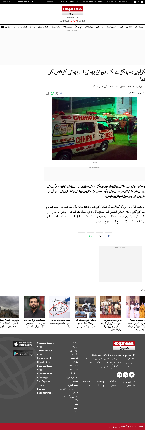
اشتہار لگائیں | (65, 21)
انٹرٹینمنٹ (67, 27)
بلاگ (76, 400)
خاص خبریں (111, 27)
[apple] (21, 344)
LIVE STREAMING (67, 2)
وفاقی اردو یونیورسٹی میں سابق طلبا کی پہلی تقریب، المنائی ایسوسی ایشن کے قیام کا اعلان (111, 325)
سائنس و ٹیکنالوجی (70, 396)
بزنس (76, 404)
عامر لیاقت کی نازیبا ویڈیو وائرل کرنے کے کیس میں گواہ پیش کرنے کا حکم (34, 323)
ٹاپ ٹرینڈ (79, 27)
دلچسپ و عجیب (20, 27)
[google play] (21, 353)
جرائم (76, 412)
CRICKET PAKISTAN (105, 2)
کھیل (121, 27)
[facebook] (108, 235)
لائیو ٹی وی (73, 21)
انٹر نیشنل (89, 27)
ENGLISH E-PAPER (38, 2)
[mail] (81, 235)
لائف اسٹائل (55, 27)
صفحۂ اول (139, 27)
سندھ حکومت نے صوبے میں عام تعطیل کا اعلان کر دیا (59, 323)
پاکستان (99, 27)
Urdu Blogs (42, 377)
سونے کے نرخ (73, 385)
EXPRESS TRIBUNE (9, 2)
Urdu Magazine (44, 373)
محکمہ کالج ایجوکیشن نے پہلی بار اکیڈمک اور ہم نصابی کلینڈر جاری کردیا (86, 323)
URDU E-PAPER (23, 2)
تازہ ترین (129, 27)
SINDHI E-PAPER (53, 2)
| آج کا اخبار (81, 21)
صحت (32, 27)
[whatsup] (90, 235)
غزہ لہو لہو (74, 350)
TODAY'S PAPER (121, 2)
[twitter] (99, 235)
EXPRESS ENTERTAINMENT (86, 2)
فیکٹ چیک (43, 27)
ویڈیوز (75, 408)
